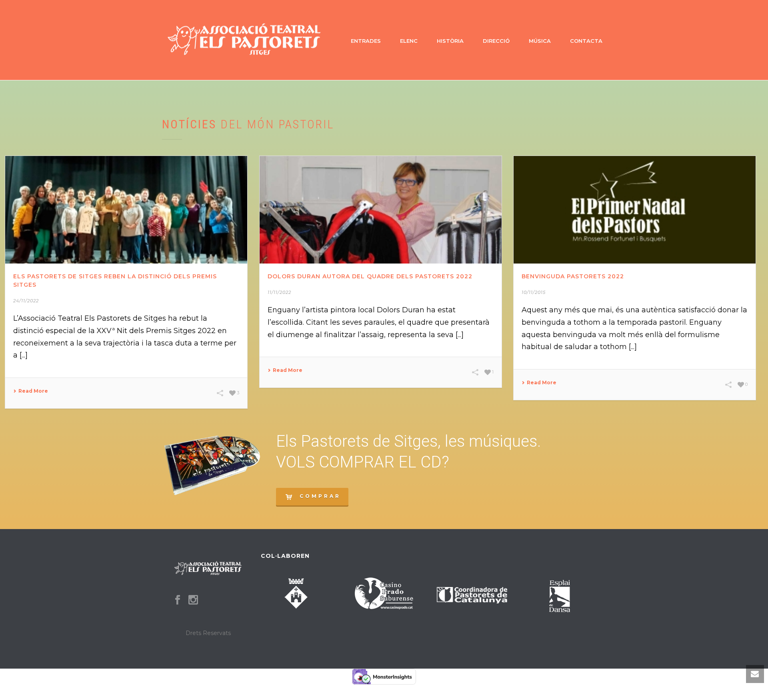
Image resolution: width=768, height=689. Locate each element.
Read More (33, 391)
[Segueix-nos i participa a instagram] (193, 600)
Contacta (586, 41)
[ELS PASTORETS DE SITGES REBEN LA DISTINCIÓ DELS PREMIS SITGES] (126, 210)
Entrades (366, 41)
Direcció (496, 41)
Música (540, 41)
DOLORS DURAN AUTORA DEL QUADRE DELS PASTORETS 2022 (370, 276)
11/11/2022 (279, 292)
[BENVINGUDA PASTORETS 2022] (635, 210)
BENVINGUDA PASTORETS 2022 (573, 276)
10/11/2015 (534, 292)
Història (450, 41)
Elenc (409, 41)
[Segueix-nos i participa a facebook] (177, 600)
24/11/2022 (26, 301)
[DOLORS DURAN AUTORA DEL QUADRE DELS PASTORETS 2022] (381, 210)
